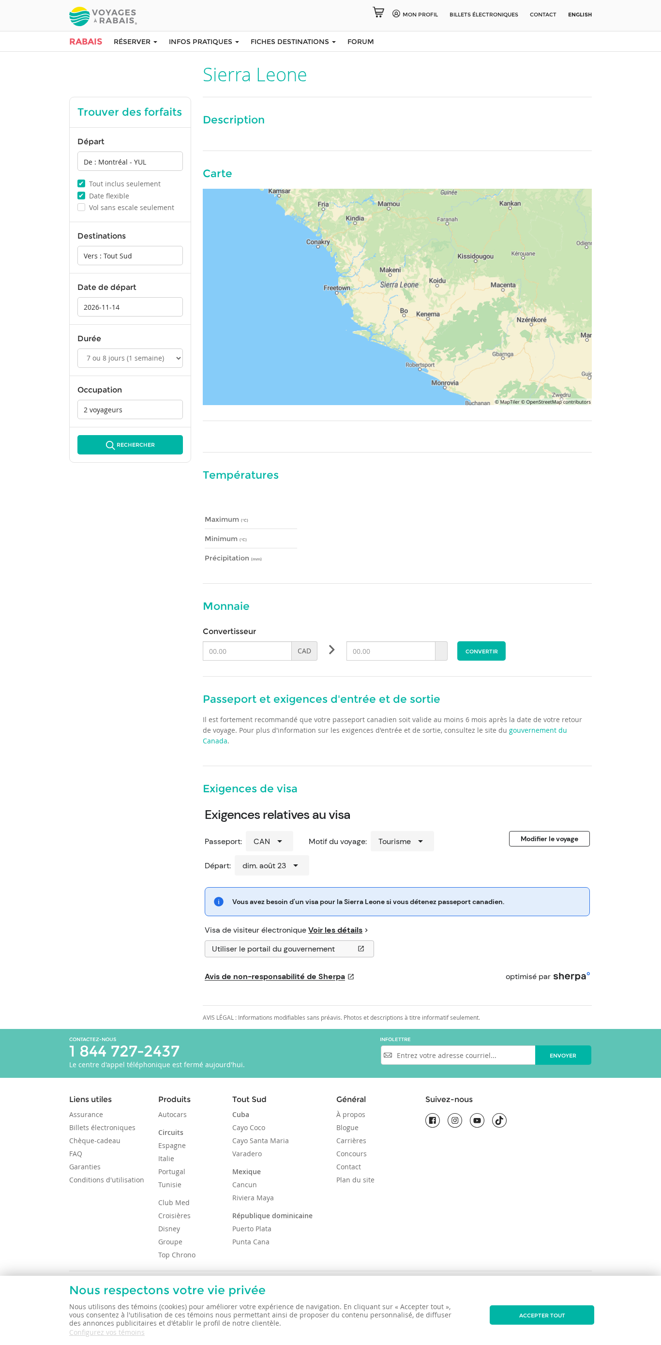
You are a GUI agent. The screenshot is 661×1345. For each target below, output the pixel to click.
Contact (543, 14)
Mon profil (420, 14)
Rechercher (136, 444)
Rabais (85, 41)
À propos (350, 1114)
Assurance (86, 1114)
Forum (360, 41)
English (580, 14)
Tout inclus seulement (119, 183)
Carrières (351, 1140)
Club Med (174, 1202)
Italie (166, 1158)
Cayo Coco (248, 1127)
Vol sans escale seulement (126, 207)
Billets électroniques (102, 1127)
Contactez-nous (92, 1039)
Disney (169, 1228)
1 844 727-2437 (124, 1051)
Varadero (247, 1153)
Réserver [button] (133, 41)
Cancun (244, 1184)
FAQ (75, 1153)
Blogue (347, 1127)
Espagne (172, 1145)
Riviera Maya (253, 1197)
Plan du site (355, 1179)
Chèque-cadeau (94, 1140)
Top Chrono (176, 1254)
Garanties (85, 1166)
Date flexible (103, 195)
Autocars (172, 1114)
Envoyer (563, 1055)
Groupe (170, 1241)
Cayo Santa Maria (260, 1140)
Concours (351, 1153)
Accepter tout (542, 1315)
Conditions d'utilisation (106, 1179)
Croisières (174, 1215)
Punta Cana (251, 1241)
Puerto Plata (251, 1228)
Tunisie (169, 1184)
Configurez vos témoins (107, 1332)
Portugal (171, 1171)
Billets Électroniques (484, 14)
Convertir (482, 651)
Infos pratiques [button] (201, 41)
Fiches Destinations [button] (291, 41)
